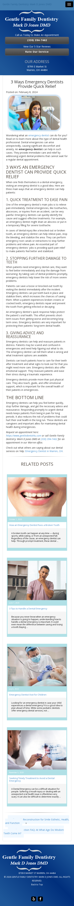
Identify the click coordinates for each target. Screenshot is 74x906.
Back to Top (37, 884)
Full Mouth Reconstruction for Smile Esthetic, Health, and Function (37, 821)
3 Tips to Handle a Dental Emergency (28, 608)
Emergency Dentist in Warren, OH (44, 451)
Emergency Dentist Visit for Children (27, 694)
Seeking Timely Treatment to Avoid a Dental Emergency (32, 779)
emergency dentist (38, 135)
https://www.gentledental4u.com (23, 435)
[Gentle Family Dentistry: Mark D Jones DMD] (37, 21)
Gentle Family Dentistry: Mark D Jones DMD (27, 4)
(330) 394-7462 (37, 40)
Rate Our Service (37, 51)
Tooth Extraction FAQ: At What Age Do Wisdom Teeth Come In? (33, 831)
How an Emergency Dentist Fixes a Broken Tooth (34, 525)
